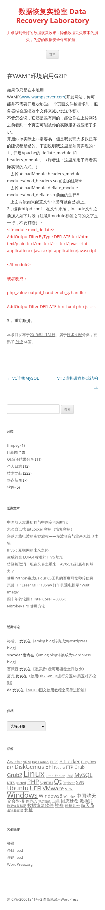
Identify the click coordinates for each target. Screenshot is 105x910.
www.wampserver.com (43, 97)
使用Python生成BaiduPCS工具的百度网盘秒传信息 (50, 578)
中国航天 (86, 795)
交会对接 (15, 801)
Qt (58, 781)
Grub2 (14, 774)
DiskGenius (29, 767)
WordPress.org (20, 864)
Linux (34, 774)
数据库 (87, 801)
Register (69, 783)
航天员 (87, 805)
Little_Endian (55, 776)
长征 (28, 809)
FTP (69, 767)
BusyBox (88, 761)
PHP (19, 341)
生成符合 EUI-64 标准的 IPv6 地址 (35, 557)
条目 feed (15, 850)
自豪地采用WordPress (60, 899)
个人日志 (14, 466)
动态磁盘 (44, 801)
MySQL (83, 774)
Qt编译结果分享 (20, 459)
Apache (14, 761)
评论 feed (15, 857)
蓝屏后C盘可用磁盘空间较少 (58, 669)
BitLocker (70, 761)
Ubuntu (18, 788)
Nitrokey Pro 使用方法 (26, 606)
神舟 (59, 805)
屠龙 (11, 675)
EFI (49, 766)
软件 (11, 487)
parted (21, 783)
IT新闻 (12, 452)
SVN (80, 782)
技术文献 (74, 334)
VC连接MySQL (23, 378)
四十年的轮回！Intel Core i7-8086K (36, 599)
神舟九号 (72, 805)
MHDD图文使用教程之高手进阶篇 (56, 689)
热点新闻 (14, 480)
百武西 (12, 669)
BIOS (54, 761)
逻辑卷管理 (15, 810)
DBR (10, 768)
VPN (69, 788)
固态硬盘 (69, 801)
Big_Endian (40, 762)
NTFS (11, 783)
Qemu (46, 782)
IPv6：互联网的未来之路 (28, 550)
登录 (11, 843)
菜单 (52, 54)
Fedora (59, 768)
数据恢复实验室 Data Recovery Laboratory (52, 16)
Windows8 (50, 795)
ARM (27, 761)
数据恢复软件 (40, 805)
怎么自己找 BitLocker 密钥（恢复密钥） (40, 529)
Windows (22, 795)
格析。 (12, 641)
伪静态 (31, 801)
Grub (79, 767)
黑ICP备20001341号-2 (24, 899)
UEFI (35, 788)
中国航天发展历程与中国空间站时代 (37, 522)
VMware (53, 788)
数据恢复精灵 (16, 806)
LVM (69, 776)
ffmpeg (13, 445)
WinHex (69, 796)
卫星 (56, 801)
